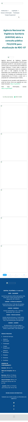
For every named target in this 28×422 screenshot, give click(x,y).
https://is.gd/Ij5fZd (15, 84)
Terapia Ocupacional (10, 15)
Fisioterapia (16, 13)
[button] (14, 417)
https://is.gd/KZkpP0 (6, 88)
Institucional (4, 11)
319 (24, 275)
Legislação (14, 11)
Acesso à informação (6, 13)
